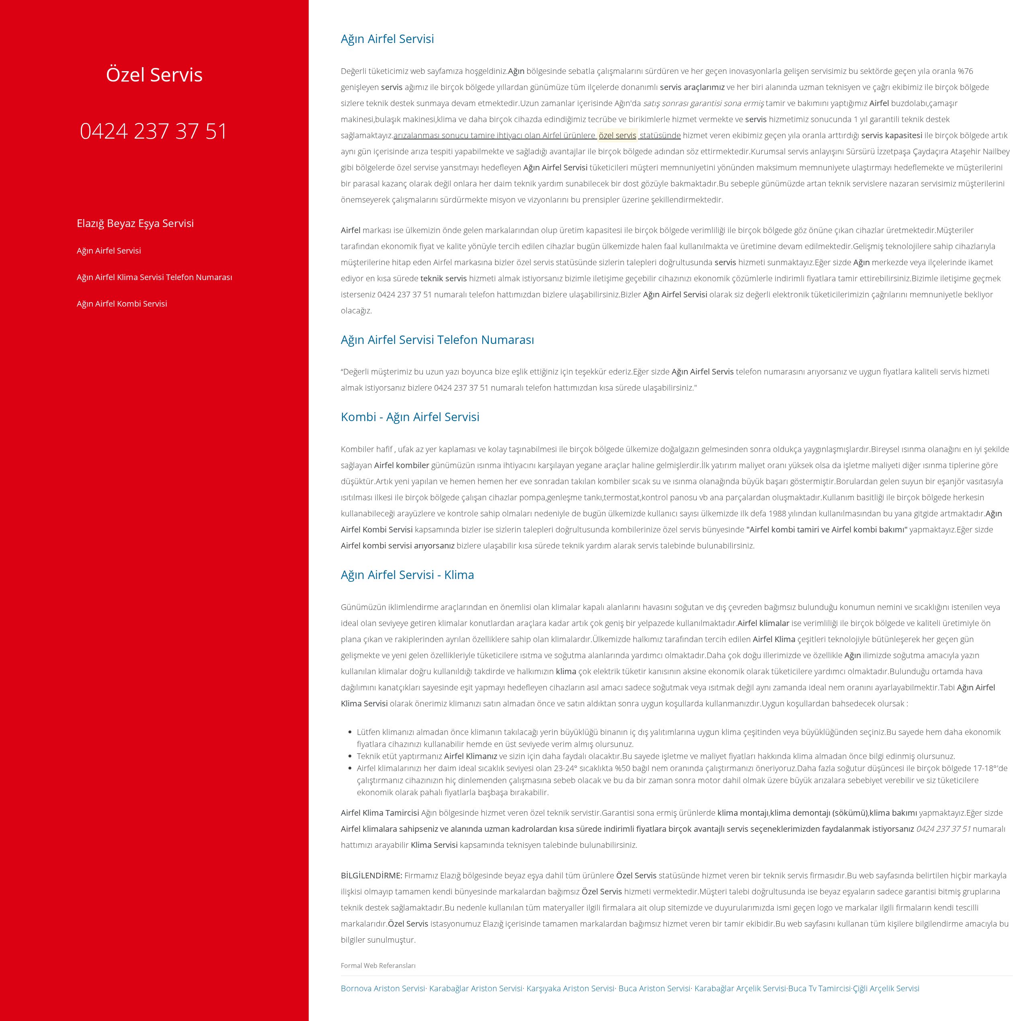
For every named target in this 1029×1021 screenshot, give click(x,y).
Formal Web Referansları (378, 965)
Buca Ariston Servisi (655, 988)
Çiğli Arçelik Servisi (886, 988)
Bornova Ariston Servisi (383, 988)
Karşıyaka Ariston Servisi (571, 988)
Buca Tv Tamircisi (819, 988)
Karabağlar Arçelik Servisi (740, 988)
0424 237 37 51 (154, 130)
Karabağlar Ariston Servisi (476, 988)
